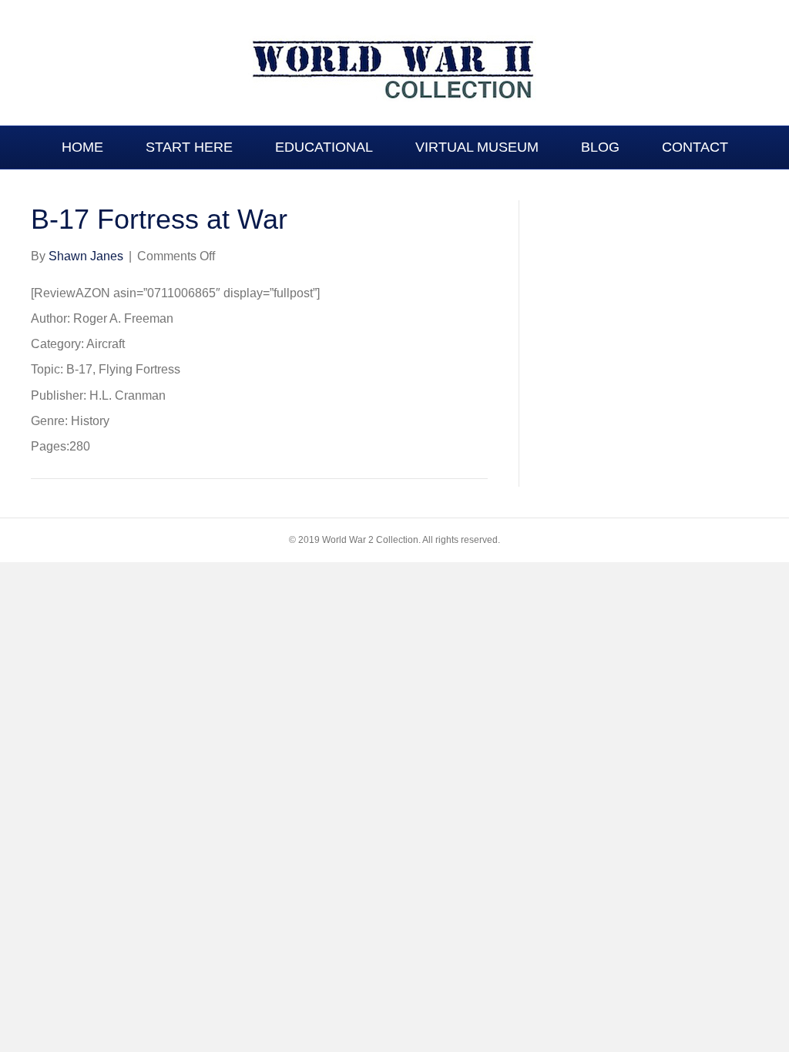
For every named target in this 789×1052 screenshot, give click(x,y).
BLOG (600, 147)
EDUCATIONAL (324, 147)
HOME (82, 147)
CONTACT (695, 147)
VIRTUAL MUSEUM (477, 147)
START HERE (189, 147)
